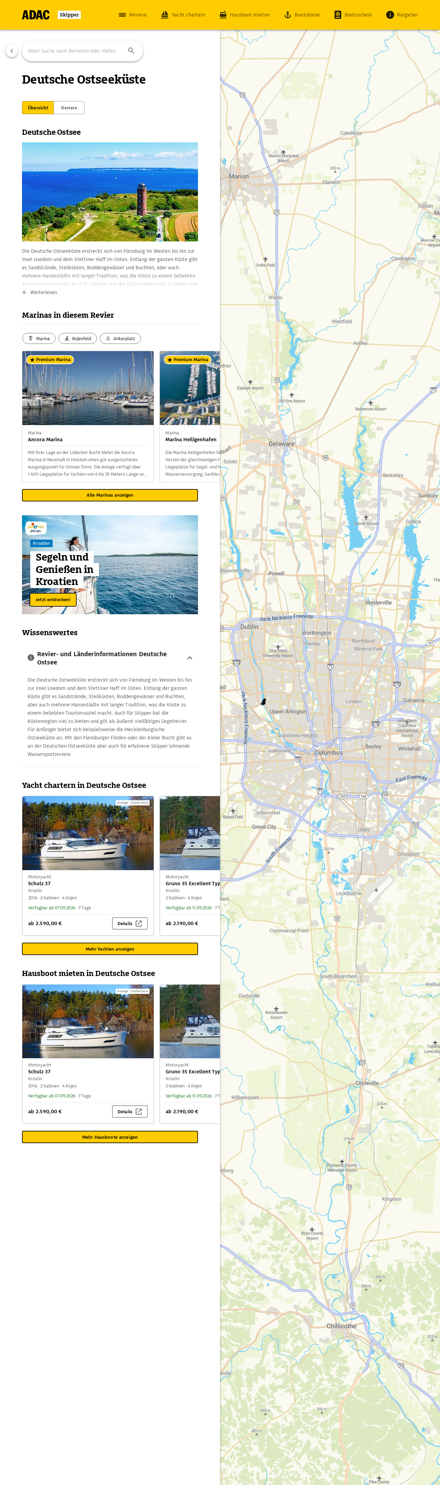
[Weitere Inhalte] (206, 416)
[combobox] (82, 51)
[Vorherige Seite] (12, 51)
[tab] (38, 107)
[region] (220, 742)
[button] (131, 50)
